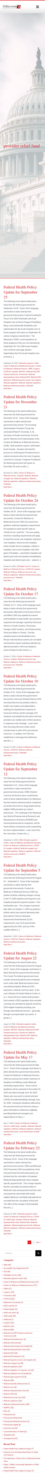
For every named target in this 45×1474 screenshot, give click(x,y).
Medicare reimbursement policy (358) (16, 1404)
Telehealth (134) (9, 1435)
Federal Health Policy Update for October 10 (21, 678)
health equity (15, 1126)
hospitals (15, 372)
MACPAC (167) (9, 1326)
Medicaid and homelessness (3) (15, 1339)
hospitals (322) (9, 1323)
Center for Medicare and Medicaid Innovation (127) (21, 1282)
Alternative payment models (29, 363)
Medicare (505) (9, 1380)
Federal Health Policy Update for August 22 (20, 955)
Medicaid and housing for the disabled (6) (18, 1346)
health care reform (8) (11, 1312)
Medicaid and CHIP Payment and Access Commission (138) (18, 1334)
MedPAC (22, 854)
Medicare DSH (25, 1035)
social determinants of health (29, 1132)
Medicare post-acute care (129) (14, 1397)
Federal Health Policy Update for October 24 (21, 498)
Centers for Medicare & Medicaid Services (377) (20, 1285)
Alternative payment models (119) (15, 1278)
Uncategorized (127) (11, 1438)
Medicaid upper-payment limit (22, 1225)
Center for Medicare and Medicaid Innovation (19, 366)
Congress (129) (9, 1292)
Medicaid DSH (25, 377)
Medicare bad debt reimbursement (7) (17, 1384)
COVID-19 (7, 372)
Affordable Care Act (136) (12, 1275)
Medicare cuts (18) (10, 1387)
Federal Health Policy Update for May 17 (20, 1055)
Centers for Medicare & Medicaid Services (18, 845)
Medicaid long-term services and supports (26, 380)
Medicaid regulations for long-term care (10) (19, 1370)
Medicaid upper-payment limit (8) (15, 1377)
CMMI (30, 369)
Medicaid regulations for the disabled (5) (17, 1373)
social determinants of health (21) (15, 1431)
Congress (36, 369)
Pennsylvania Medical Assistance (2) (16, 1421)
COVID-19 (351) (9, 1299)
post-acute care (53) (11, 1428)
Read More (7, 388)
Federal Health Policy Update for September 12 (20, 768)
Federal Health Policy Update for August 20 (19, 1471)
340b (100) (7, 1265)
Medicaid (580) (9, 1330)
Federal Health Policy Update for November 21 (20, 401)
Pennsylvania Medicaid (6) (13, 1418)
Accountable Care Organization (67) (16, 1268)
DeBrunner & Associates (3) (13, 1302)
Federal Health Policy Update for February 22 (22, 1145)
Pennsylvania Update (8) (12, 1425)
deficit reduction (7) (10, 1306)
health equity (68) (10, 1316)
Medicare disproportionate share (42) (16, 1390)
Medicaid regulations (11, 383)
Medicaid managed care (29, 848)
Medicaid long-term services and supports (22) (20, 1360)
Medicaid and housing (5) (12, 1343)
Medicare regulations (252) (13, 1401)
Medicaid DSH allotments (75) (14, 1356)
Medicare (22, 383)
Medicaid (28, 476)
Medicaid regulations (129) (13, 1367)
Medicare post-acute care (27, 572)
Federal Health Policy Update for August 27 (19, 1449)
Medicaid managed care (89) (13, 1363)
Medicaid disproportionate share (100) (17, 1349)
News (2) (7, 1411)
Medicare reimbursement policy (14, 386)
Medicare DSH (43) (10, 1394)
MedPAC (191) (9, 1408)
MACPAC (22, 372)
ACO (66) (7, 1271)
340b (21, 840)
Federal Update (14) (10, 1309)
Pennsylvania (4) (9, 1414)
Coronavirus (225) (10, 1295)
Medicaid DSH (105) (11, 1353)
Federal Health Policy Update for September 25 (20, 291)
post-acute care (9, 577)
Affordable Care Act (24, 566)
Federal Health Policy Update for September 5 (22, 867)
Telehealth (29, 386)
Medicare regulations (33, 383)
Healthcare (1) (8, 1319)
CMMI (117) (8, 1289)
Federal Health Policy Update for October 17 (21, 591)
